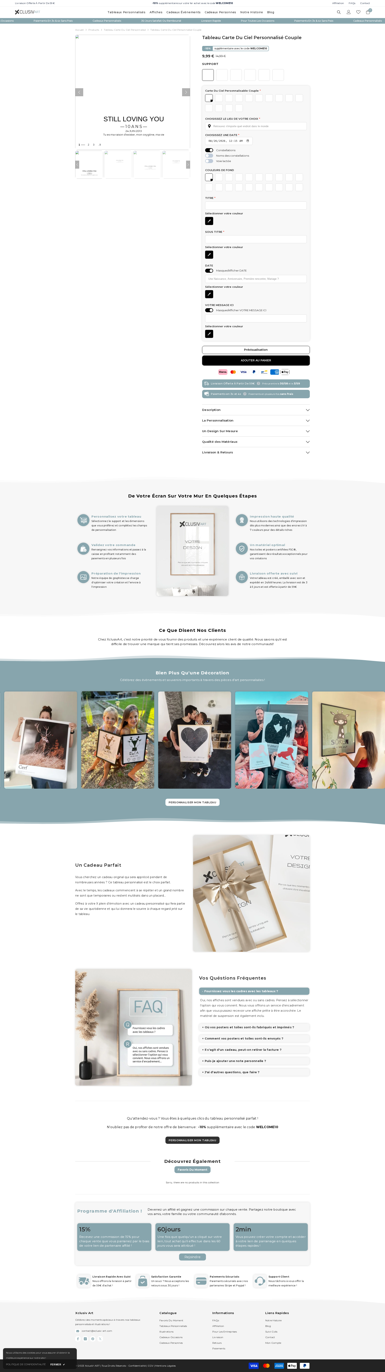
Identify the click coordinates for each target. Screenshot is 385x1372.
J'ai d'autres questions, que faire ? (232, 1072)
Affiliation (338, 3)
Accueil (79, 29)
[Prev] (77, 165)
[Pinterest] (92, 1339)
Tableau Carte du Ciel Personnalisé (125, 29)
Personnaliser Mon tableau (192, 802)
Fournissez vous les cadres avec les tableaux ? (241, 991)
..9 (99, 144)
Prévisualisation (256, 350)
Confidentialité (137, 1365)
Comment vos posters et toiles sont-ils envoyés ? (244, 1038)
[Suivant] (186, 92)
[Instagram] (85, 1339)
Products (93, 29)
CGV (151, 1365)
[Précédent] (79, 92)
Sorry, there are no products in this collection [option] (192, 1182)
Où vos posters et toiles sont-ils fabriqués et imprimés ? (249, 1027)
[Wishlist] (358, 12)
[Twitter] (100, 1339)
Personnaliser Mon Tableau (192, 1140)
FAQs (352, 3)
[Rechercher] (339, 12)
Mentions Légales (165, 1365)
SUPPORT (210, 64)
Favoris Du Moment (192, 1169)
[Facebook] (78, 1339)
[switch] (209, 150)
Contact (365, 3)
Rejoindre (192, 1257)
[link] (113, 555)
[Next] (188, 165)
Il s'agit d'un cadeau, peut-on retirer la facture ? (243, 1050)
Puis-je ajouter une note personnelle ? (235, 1061)
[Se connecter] (349, 12)
